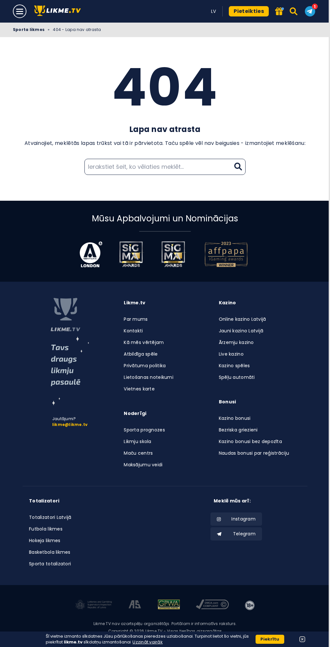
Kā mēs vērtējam (144, 342)
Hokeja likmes (45, 540)
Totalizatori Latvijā (50, 517)
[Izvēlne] (19, 11)
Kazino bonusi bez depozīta (250, 441)
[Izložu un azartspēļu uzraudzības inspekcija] (93, 605)
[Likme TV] (59, 11)
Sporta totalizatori (50, 564)
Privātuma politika (145, 365)
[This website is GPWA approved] (169, 605)
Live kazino (231, 354)
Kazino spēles (234, 365)
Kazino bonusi (235, 418)
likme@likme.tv (70, 424)
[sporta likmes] (65, 314)
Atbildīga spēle (141, 354)
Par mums (136, 319)
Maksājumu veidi (143, 464)
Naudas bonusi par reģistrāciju (254, 453)
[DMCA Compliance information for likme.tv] (212, 605)
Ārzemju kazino (236, 342)
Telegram (244, 534)
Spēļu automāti (237, 377)
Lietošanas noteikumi (148, 377)
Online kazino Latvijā (242, 319)
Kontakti (133, 331)
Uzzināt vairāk (147, 642)
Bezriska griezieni (238, 430)
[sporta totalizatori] (70, 371)
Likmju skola (137, 441)
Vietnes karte (139, 389)
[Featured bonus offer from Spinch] (279, 11)
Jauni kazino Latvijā (241, 331)
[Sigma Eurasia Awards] (131, 254)
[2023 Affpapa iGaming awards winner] (226, 254)
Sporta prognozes (144, 430)
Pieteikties (249, 11)
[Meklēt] (294, 11)
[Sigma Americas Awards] (173, 254)
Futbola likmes (46, 529)
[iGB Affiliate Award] (91, 254)
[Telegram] (310, 11)
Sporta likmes (28, 29)
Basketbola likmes (50, 552)
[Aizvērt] (302, 639)
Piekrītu (269, 639)
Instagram (243, 519)
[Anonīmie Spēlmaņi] (135, 605)
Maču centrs (138, 453)
